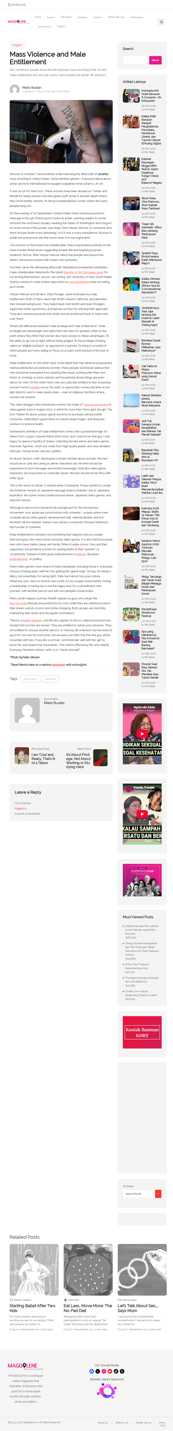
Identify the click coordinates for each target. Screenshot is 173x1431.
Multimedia (136, 17)
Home (38, 17)
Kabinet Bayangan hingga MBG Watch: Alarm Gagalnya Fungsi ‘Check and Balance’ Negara (151, 170)
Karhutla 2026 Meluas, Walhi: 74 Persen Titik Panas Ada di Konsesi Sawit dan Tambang (150, 517)
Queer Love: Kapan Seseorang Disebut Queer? (141, 993)
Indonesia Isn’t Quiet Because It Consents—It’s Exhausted (151, 95)
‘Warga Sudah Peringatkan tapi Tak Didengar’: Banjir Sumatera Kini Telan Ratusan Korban (142, 949)
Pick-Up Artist (18, 603)
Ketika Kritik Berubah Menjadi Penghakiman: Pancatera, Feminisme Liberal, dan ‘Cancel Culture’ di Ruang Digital (151, 130)
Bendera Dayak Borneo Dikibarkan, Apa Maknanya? (150, 345)
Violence (50, 679)
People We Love (116, 17)
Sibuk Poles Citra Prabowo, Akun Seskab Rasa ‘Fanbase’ (150, 203)
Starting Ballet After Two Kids (32, 1308)
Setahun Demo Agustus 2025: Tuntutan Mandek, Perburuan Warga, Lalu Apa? (150, 551)
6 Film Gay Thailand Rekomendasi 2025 (137, 966)
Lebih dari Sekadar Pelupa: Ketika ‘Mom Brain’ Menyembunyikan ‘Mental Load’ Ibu (152, 484)
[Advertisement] (142, 1118)
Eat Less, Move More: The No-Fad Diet (88, 1308)
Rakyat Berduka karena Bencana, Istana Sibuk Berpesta (151, 400)
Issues (50, 17)
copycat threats (79, 281)
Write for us (121, 1423)
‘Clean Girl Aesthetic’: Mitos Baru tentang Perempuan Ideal (151, 230)
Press (162, 1423)
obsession (58, 664)
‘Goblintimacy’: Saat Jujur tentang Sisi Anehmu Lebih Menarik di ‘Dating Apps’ (150, 316)
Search (128, 49)
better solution (32, 620)
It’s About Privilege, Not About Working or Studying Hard (78, 761)
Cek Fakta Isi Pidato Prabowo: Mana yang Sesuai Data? (151, 373)
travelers (35, 387)
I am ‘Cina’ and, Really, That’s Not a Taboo (43, 759)
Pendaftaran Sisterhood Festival (149, 613)
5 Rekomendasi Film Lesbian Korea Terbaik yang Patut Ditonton (142, 930)
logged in (21, 808)
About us (103, 1423)
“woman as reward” (95, 404)
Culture (97, 17)
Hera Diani (73, 1300)
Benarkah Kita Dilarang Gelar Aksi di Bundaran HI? (150, 455)
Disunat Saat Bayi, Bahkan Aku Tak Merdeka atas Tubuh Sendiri (149, 670)
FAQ (162, 1425)
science (81, 554)
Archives (128, 1186)
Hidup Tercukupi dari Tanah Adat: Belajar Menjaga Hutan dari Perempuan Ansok (151, 585)
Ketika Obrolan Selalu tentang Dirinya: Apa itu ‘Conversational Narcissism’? (151, 285)
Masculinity (30, 679)
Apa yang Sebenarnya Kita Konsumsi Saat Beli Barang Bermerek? (150, 640)
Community (44, 26)
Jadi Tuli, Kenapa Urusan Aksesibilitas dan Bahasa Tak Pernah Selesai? (151, 427)
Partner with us (144, 1423)
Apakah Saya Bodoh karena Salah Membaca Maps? (151, 258)
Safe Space (66, 17)
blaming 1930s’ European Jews (83, 272)
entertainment (19, 559)
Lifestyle (82, 17)
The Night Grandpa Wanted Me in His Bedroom (141, 979)
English (61, 26)
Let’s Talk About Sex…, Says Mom (138, 1308)
